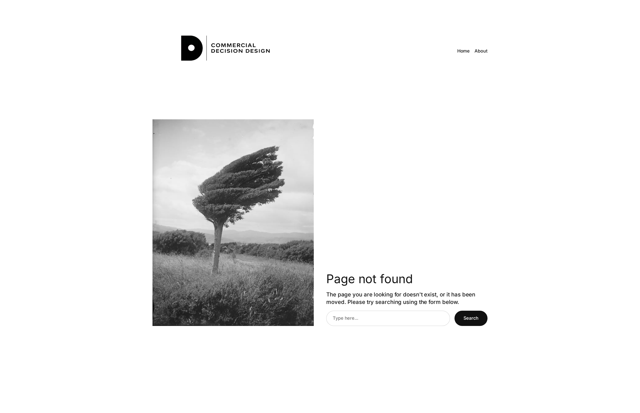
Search (471, 318)
